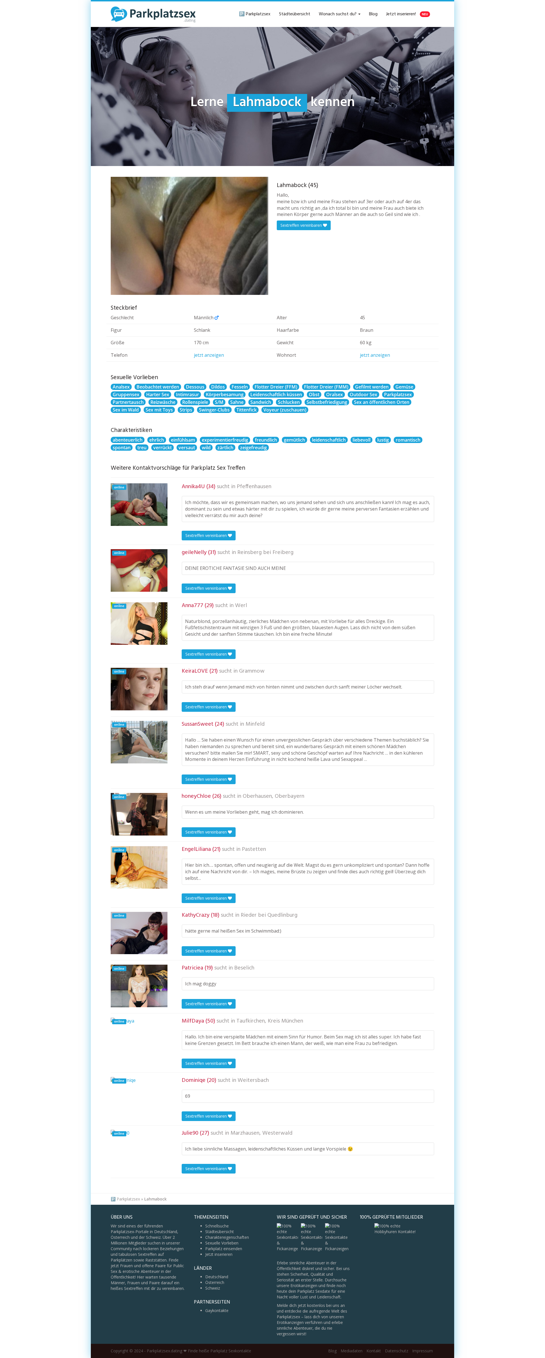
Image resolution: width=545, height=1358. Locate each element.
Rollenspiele (195, 402)
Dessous (195, 387)
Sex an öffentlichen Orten (381, 402)
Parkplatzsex (398, 394)
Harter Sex (157, 394)
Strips (186, 410)
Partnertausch (128, 402)
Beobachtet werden (158, 387)
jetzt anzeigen (209, 355)
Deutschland (216, 1276)
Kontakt (373, 1350)
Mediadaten (351, 1350)
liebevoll (361, 440)
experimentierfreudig (225, 440)
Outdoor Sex (363, 394)
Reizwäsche (162, 402)
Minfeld (255, 724)
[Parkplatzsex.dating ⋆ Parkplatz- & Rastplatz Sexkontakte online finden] (153, 14)
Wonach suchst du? (338, 14)
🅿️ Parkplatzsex (255, 14)
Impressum (422, 1350)
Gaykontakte (217, 1310)
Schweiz (212, 1288)
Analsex (121, 387)
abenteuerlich (127, 440)
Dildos (218, 387)
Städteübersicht (294, 14)
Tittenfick (246, 410)
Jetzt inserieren (218, 1254)
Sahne (237, 402)
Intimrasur (187, 394)
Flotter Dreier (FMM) (326, 387)
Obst (314, 394)
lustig (383, 440)
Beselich (244, 968)
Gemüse (404, 387)
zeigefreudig (253, 447)
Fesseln (240, 387)
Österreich (214, 1282)
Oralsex (334, 394)
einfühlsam (183, 440)
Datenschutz (396, 1350)
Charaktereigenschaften (227, 1237)
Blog (373, 14)
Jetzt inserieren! (407, 14)
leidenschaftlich (329, 440)
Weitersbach (253, 1080)
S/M (219, 402)
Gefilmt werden (372, 387)
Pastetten (254, 849)
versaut (187, 447)
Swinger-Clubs (214, 410)
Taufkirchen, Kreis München (269, 1021)
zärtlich (225, 447)
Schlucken (289, 402)
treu (141, 447)
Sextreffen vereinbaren (301, 225)
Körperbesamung (225, 394)
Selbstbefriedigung (327, 402)
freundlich (266, 440)
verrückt (162, 447)
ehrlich (156, 440)
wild (206, 447)
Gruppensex (126, 394)
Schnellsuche (217, 1226)
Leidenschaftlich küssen (276, 394)
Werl (241, 605)
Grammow (252, 671)
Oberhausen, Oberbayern (273, 796)
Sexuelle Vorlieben (221, 1243)
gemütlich (294, 440)
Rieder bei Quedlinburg (269, 915)
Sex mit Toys (159, 410)
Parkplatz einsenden (223, 1248)
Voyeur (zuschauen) (284, 410)
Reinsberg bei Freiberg (265, 552)
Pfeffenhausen (254, 486)
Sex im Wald (126, 410)
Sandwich (260, 402)
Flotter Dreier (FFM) (276, 387)
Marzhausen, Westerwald (261, 1133)
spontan (122, 447)
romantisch (408, 440)
